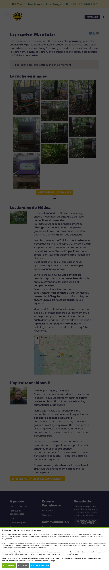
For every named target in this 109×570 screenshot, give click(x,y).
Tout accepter (8, 565)
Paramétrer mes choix (40, 565)
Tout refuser (23, 565)
